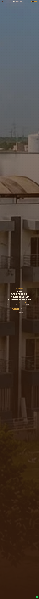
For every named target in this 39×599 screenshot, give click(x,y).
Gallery (24, 1)
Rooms (21, 1)
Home (14, 1)
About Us (17, 1)
